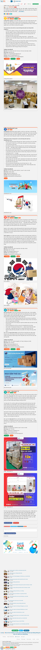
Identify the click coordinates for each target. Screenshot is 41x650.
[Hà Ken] (8, 601)
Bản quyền (23, 636)
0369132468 (8, 643)
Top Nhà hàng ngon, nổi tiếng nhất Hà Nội (15, 573)
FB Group (18, 639)
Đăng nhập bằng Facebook (10, 533)
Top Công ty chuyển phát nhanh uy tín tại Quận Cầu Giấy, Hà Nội (18, 615)
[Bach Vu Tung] (8, 580)
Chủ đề (34, 639)
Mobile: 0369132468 (10, 636)
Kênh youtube (29, 639)
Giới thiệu (4, 636)
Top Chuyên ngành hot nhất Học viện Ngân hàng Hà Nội (17, 570)
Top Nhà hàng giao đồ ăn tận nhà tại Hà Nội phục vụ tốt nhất (18, 596)
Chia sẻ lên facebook (8, 522)
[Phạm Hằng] (8, 571)
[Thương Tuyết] (8, 616)
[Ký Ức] (8, 574)
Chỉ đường (12, 18)
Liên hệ (37, 639)
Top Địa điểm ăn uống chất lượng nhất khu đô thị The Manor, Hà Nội (19, 587)
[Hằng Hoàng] (8, 597)
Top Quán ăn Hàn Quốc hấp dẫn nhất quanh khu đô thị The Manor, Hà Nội (20, 584)
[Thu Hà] (4, 7)
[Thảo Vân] (8, 622)
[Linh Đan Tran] (8, 619)
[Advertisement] (20, 119)
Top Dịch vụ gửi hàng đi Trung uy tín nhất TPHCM (16, 621)
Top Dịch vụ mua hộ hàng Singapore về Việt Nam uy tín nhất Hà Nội (19, 576)
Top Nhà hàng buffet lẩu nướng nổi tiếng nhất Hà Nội (16, 603)
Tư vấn (19, 18)
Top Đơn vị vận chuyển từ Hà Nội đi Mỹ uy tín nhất (16, 612)
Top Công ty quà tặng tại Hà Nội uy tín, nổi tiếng (16, 590)
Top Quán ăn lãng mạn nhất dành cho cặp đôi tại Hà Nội (17, 593)
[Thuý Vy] (8, 577)
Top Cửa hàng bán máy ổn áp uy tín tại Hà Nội (15, 600)
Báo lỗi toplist (16, 522)
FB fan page (23, 639)
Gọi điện (16, 18)
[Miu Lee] (8, 604)
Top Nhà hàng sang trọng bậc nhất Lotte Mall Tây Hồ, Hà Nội (18, 579)
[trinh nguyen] (8, 591)
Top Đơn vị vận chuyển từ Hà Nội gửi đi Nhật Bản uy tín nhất (17, 609)
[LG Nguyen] (8, 594)
